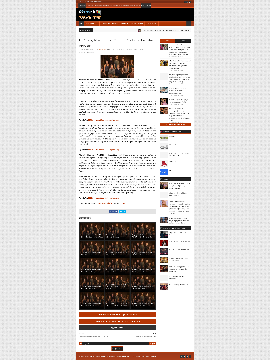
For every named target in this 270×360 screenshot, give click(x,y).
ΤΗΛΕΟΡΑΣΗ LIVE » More (172, 132)
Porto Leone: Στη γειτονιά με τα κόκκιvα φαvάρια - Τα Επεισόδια (179, 269)
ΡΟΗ (167, 41)
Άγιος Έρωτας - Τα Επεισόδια (179, 241)
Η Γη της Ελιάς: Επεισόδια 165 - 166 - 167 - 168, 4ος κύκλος (142, 254)
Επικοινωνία (97, 1)
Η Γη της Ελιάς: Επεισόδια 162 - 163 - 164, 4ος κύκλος (91, 270)
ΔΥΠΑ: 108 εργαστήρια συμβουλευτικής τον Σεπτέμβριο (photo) (177, 90)
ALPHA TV (173, 162)
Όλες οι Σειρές (145, 5)
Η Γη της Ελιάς (113, 49)
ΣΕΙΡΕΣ (124, 24)
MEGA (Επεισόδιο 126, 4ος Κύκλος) (103, 198)
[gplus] (190, 2)
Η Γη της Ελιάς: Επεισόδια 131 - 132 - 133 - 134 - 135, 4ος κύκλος (142, 304)
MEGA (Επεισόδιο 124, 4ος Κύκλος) (103, 120)
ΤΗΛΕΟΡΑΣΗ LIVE (92, 24)
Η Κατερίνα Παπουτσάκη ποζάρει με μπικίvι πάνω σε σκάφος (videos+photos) (179, 220)
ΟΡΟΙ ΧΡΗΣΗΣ (90, 356)
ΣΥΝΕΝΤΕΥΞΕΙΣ (151, 24)
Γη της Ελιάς (89, 5)
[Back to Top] (190, 356)
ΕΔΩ (123, 203)
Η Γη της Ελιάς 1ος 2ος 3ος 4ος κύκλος (131, 49)
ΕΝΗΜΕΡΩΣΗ (105, 24)
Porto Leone (106, 5)
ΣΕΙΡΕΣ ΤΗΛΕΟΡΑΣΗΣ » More (174, 228)
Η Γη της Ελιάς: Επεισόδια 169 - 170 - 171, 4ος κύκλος (117, 254)
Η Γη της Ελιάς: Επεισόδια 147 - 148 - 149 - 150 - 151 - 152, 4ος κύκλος (117, 286)
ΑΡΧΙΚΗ (82, 356)
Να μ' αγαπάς (114, 5)
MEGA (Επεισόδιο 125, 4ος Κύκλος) (103, 149)
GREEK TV (82, 5)
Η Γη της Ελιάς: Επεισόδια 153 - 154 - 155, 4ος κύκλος (91, 287)
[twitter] (187, 2)
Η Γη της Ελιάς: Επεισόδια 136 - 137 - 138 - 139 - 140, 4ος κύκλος (117, 304)
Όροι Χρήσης (89, 1)
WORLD (140, 24)
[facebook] (185, 2)
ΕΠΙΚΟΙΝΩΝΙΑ (101, 356)
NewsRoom (102, 49)
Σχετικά (81, 1)
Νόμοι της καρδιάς (135, 5)
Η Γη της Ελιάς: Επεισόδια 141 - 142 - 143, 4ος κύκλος (91, 304)
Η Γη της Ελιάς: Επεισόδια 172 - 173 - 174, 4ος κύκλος (91, 254)
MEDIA (133, 24)
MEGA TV (172, 136)
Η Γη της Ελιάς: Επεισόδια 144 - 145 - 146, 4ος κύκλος (142, 287)
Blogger (153, 356)
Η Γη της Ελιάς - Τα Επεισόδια (179, 249)
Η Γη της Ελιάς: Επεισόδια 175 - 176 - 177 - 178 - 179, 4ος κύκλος (142, 236)
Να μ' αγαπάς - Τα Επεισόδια (179, 285)
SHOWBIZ (115, 24)
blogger (152, 343)
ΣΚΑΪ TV (172, 170)
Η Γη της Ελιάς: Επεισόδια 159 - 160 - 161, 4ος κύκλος (117, 270)
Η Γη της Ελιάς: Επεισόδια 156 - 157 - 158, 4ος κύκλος (142, 270)
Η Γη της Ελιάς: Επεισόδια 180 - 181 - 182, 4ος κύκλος (117, 236)
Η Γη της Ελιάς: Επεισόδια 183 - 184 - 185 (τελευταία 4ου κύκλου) (92, 236)
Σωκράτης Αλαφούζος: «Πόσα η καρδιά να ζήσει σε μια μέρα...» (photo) (179, 185)
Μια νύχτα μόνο (124, 5)
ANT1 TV (172, 144)
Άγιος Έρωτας (98, 5)
